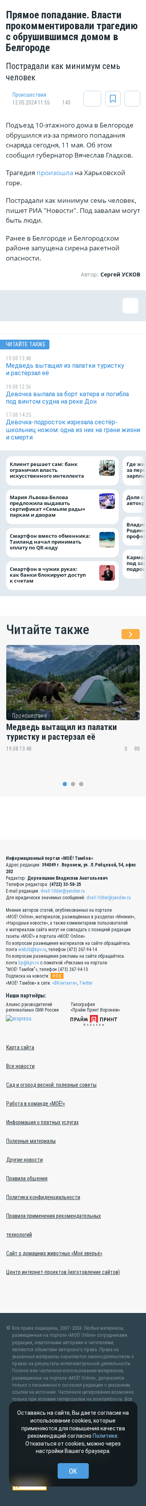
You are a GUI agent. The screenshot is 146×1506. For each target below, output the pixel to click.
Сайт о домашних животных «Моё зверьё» (54, 1253)
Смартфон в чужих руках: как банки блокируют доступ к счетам (48, 575)
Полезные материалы (31, 1141)
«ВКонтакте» (64, 983)
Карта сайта (20, 1047)
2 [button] (73, 784)
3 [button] (81, 784)
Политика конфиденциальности (43, 1197)
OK (73, 1471)
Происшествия (29, 95)
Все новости (20, 1066)
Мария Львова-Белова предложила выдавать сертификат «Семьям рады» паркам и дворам (47, 506)
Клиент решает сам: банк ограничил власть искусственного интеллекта (47, 470)
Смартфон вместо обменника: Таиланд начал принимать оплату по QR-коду (50, 542)
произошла (55, 172)
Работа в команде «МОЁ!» (35, 1103)
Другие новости (24, 1160)
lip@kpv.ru (28, 963)
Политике (105, 1436)
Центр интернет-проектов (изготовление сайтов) (63, 1272)
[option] (73, 703)
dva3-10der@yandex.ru (62, 891)
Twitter (86, 983)
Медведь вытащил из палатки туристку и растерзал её (61, 732)
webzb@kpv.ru (32, 949)
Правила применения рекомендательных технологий (53, 1225)
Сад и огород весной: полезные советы (51, 1085)
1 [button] (65, 784)
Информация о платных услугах (42, 1122)
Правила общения (26, 1178)
